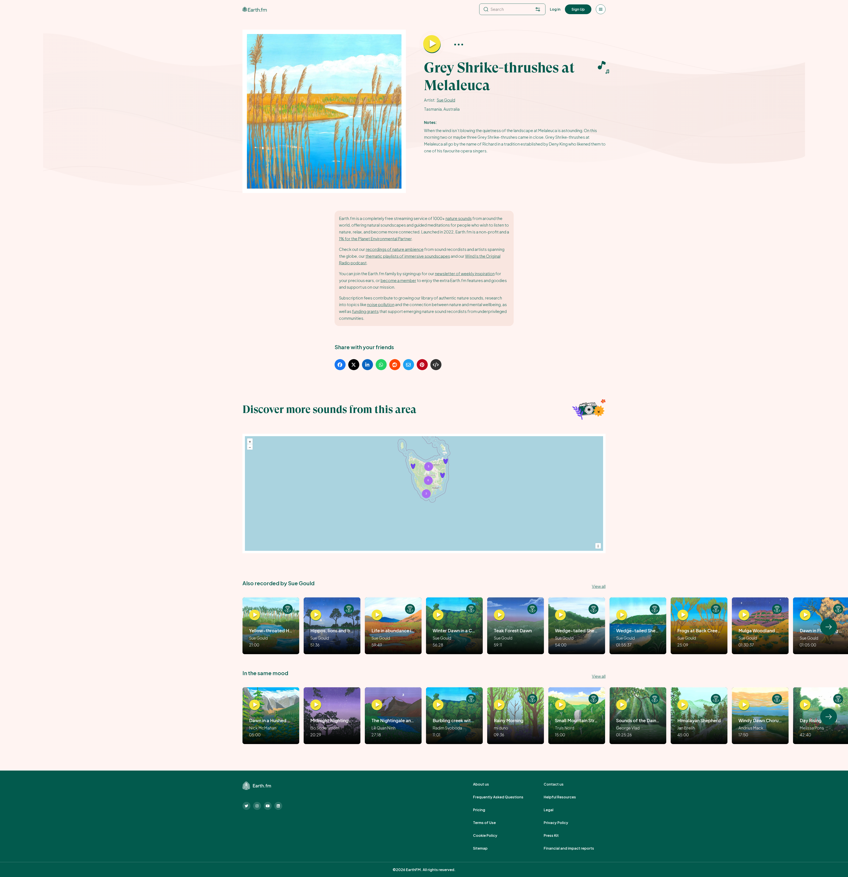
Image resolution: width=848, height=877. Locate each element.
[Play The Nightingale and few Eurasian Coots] (376, 704)
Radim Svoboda (447, 727)
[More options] (458, 44)
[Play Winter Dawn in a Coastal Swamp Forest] (438, 615)
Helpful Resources (565, 797)
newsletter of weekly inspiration (465, 273)
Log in (555, 9)
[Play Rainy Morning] (499, 704)
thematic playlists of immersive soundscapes (407, 256)
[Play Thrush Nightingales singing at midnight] (315, 704)
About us (486, 784)
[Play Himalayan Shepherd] (682, 704)
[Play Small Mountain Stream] (560, 704)
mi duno (501, 727)
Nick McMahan (262, 727)
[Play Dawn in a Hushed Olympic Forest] (254, 704)
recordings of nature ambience (395, 249)
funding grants (365, 311)
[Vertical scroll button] (828, 627)
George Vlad (628, 727)
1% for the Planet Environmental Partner (375, 238)
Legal (553, 810)
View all (599, 586)
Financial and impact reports (574, 848)
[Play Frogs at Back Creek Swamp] (682, 615)
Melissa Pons (812, 727)
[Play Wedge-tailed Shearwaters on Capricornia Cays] (560, 615)
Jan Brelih (686, 727)
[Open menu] (601, 9)
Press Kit (556, 835)
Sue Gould (446, 99)
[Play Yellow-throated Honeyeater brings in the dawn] (254, 615)
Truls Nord (564, 727)
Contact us (558, 784)
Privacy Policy (561, 822)
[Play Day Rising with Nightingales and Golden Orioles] (805, 704)
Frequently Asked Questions (503, 797)
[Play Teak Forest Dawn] (499, 615)
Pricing (484, 810)
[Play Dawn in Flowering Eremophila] (805, 615)
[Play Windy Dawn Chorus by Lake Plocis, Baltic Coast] (744, 704)
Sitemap (485, 848)
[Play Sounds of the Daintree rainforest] (621, 704)
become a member (398, 280)
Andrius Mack (750, 727)
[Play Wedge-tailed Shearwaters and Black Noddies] (621, 615)
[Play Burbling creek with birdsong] (438, 704)
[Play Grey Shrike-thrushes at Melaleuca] (432, 44)
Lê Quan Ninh (383, 727)
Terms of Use (489, 822)
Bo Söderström (324, 727)
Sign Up (578, 9)
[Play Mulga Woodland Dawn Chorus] (744, 615)
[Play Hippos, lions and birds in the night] (315, 615)
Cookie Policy (490, 835)
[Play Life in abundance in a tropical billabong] (376, 615)
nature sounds (458, 218)
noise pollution (380, 304)
